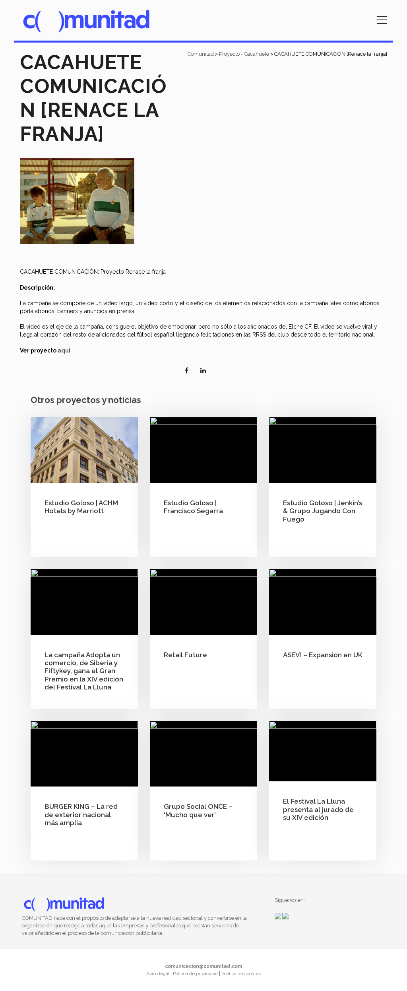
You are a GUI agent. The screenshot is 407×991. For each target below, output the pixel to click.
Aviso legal (158, 973)
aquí (64, 350)
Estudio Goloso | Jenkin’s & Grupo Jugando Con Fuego (322, 511)
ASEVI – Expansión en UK (322, 655)
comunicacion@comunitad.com (203, 966)
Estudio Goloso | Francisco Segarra (193, 507)
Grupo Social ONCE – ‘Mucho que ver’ (198, 810)
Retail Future (185, 655)
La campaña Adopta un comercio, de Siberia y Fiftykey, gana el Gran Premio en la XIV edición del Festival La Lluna (84, 671)
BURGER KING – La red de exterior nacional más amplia (81, 814)
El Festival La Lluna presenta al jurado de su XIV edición (318, 809)
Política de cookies (241, 973)
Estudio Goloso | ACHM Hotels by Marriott (81, 507)
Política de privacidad (196, 973)
